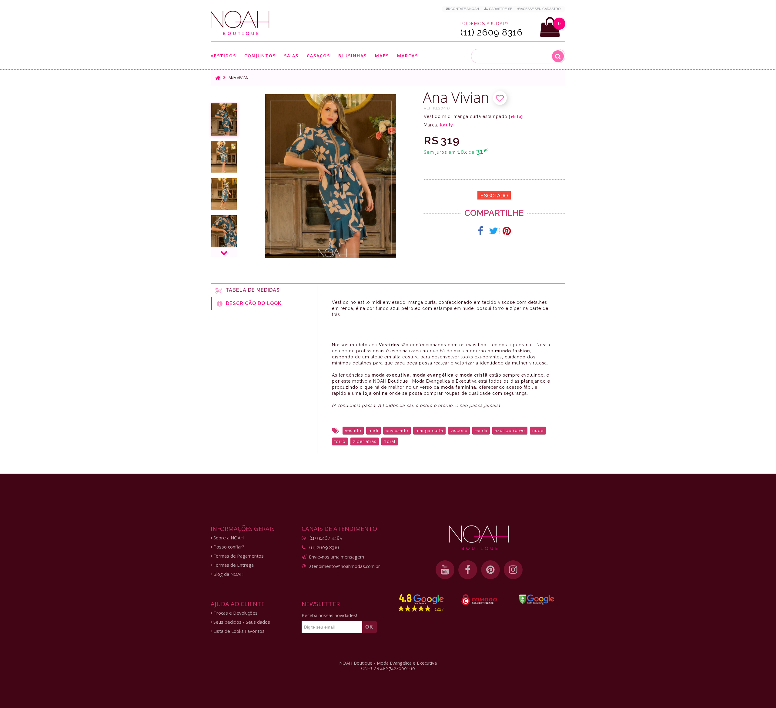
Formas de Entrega (233, 565)
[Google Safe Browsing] (536, 599)
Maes (382, 55)
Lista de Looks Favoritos (238, 631)
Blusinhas (352, 56)
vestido (353, 430)
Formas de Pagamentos (238, 556)
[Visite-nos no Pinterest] (490, 569)
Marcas (407, 56)
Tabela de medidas (251, 290)
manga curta (429, 430)
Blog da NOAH (228, 574)
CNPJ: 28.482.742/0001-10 (388, 668)
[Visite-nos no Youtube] (445, 569)
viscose (458, 430)
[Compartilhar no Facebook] (480, 231)
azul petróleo (510, 430)
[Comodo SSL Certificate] (479, 599)
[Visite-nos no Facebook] (467, 569)
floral (390, 441)
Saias (291, 56)
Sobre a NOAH (228, 538)
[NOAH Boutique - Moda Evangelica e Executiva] (240, 23)
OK (369, 626)
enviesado (397, 430)
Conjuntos (260, 56)
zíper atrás (364, 441)
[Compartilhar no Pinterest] (506, 231)
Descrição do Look (252, 303)
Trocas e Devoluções (235, 613)
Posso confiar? (228, 547)
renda (481, 430)
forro (340, 441)
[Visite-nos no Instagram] (513, 569)
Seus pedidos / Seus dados (241, 622)
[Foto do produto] (224, 119)
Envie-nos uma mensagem (336, 556)
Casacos (318, 56)
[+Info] (516, 117)
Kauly (446, 124)
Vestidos (223, 56)
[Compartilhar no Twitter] (493, 231)
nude (538, 430)
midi (373, 430)
